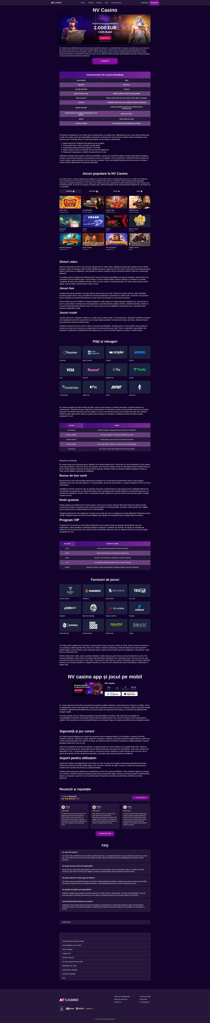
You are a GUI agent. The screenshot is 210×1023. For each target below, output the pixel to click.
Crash (115, 191)
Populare (69, 191)
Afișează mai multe (105, 833)
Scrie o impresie (140, 797)
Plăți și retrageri (67, 949)
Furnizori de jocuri (68, 957)
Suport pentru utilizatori (69, 970)
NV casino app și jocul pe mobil (72, 961)
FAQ (63, 978)
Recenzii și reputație (68, 974)
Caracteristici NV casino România (73, 941)
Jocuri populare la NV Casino (71, 945)
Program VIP (66, 953)
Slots (138, 191)
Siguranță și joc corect (69, 966)
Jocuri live (92, 191)
